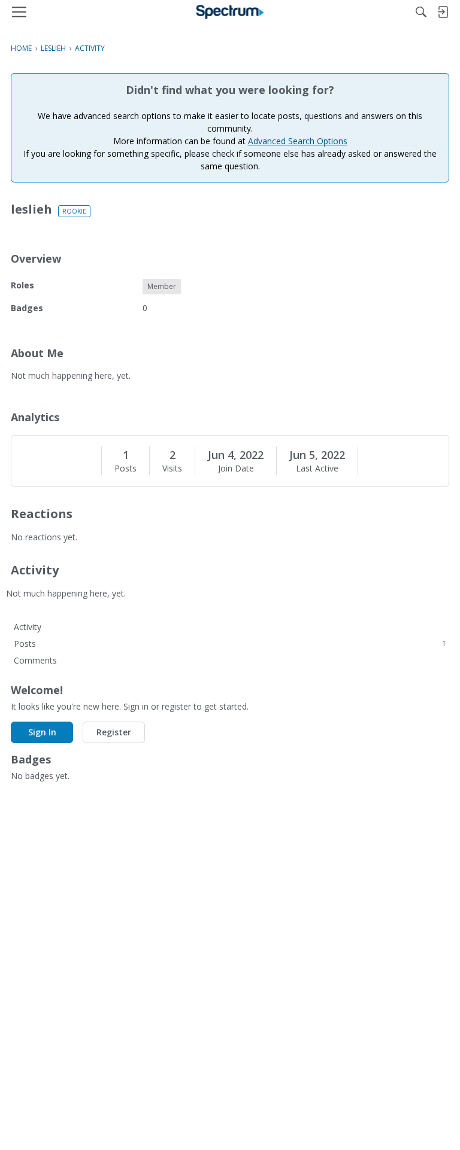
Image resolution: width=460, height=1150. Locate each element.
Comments (35, 660)
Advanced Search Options (297, 141)
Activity (27, 626)
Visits (172, 468)
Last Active (317, 468)
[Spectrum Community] (230, 12)
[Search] (421, 12)
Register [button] (113, 732)
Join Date (236, 468)
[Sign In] (442, 12)
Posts (125, 468)
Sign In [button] (42, 732)
